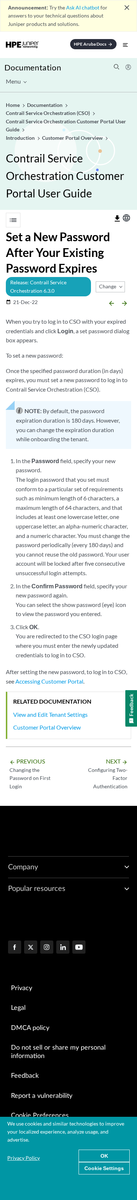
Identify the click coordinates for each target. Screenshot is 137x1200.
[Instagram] (46, 948)
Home (13, 105)
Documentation (32, 67)
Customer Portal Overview (47, 727)
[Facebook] (14, 948)
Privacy (21, 988)
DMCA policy (30, 1028)
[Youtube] (78, 948)
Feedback (25, 1076)
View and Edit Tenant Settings (50, 714)
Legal (18, 1008)
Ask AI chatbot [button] (82, 7)
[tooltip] (117, 218)
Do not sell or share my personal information (58, 1052)
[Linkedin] (62, 948)
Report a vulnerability (41, 1096)
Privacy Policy (23, 1158)
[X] (30, 948)
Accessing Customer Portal (49, 681)
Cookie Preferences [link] (40, 1115)
